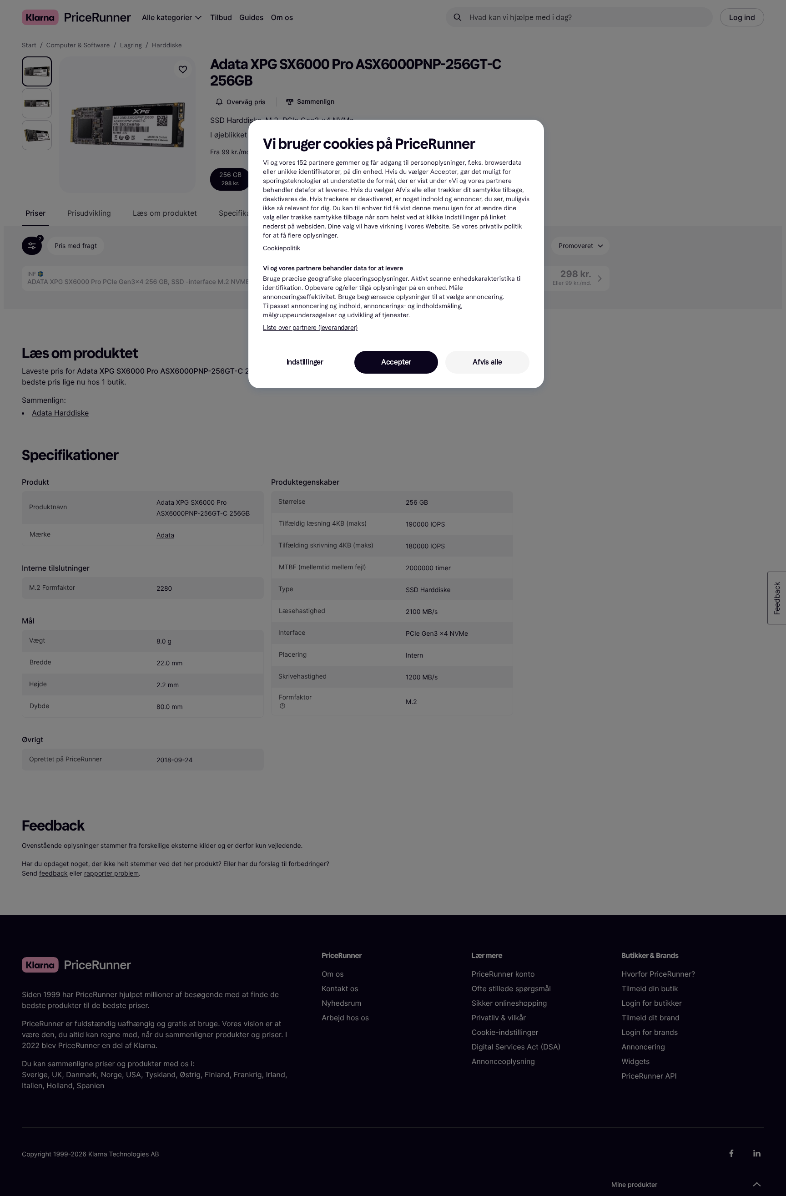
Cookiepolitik (281, 248)
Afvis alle (487, 362)
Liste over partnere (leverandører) (310, 328)
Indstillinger (305, 362)
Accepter (396, 362)
